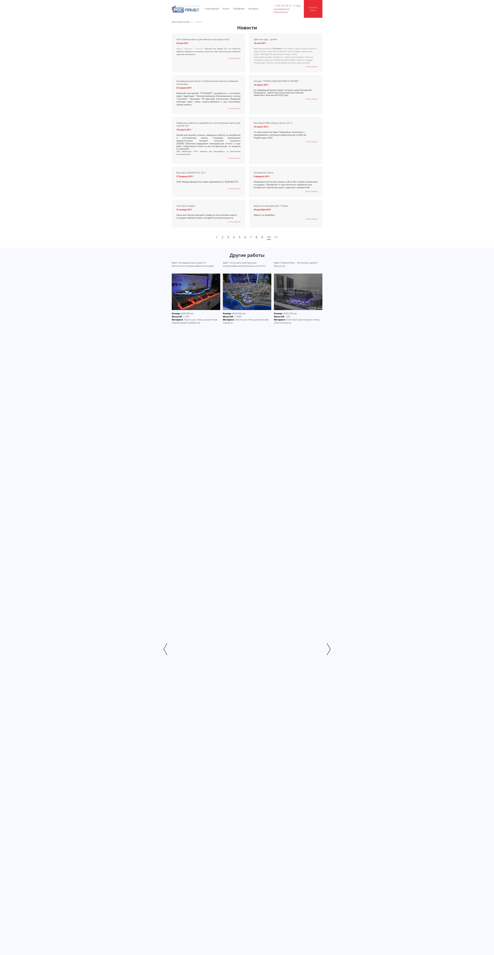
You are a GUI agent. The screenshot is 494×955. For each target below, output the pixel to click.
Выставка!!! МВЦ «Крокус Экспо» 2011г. (273, 122)
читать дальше (234, 58)
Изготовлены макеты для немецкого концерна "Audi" (203, 39)
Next (329, 649)
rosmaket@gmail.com (282, 9)
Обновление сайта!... (264, 172)
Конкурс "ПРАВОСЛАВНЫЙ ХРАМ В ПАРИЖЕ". (276, 81)
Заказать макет (313, 9)
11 (276, 237)
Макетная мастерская (180, 22)
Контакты (253, 8)
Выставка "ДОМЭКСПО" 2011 (191, 172)
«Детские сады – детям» (265, 39)
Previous (165, 649)
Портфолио (239, 8)
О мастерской (212, 8)
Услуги (226, 8)
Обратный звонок (281, 12)
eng (299, 6)
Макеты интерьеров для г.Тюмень (271, 205)
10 (269, 237)
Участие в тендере (185, 205)
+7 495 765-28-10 (282, 5)
